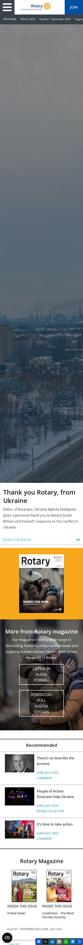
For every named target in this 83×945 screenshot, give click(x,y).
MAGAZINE (9, 19)
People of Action (50, 811)
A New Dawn (16, 913)
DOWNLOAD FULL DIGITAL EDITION (41, 703)
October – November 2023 (55, 19)
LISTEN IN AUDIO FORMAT (41, 674)
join (74, 7)
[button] (41, 539)
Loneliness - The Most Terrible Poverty (58, 915)
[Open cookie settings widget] (7, 938)
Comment (44, 778)
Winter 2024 (28, 19)
